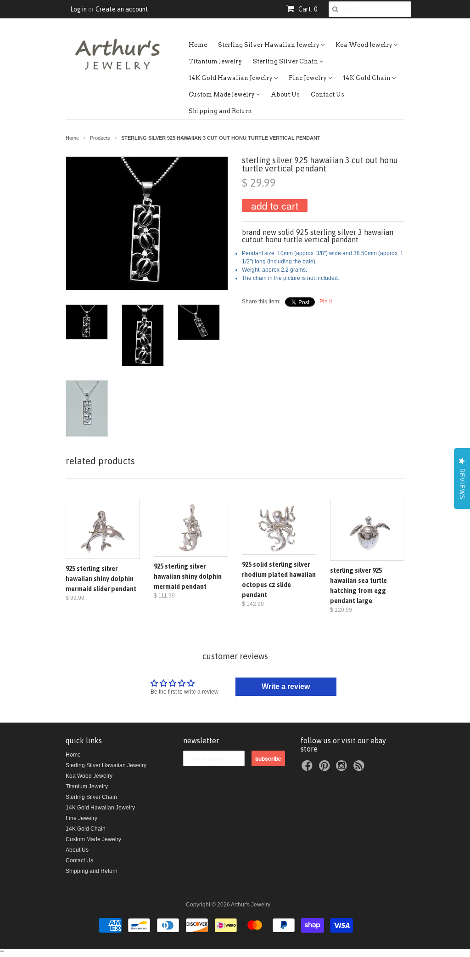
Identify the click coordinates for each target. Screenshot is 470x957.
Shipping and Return (220, 111)
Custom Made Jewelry (222, 94)
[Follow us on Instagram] (343, 768)
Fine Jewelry (308, 77)
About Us (285, 94)
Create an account (121, 9)
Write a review (286, 686)
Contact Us (327, 94)
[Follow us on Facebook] (308, 768)
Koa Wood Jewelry (365, 44)
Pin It (325, 301)
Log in (78, 9)
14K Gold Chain (367, 77)
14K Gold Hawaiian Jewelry (231, 77)
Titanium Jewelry (215, 61)
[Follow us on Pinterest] (326, 768)
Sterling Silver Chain (286, 61)
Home (198, 44)
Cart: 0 (307, 9)
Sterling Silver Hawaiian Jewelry (269, 44)
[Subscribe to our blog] (360, 768)
